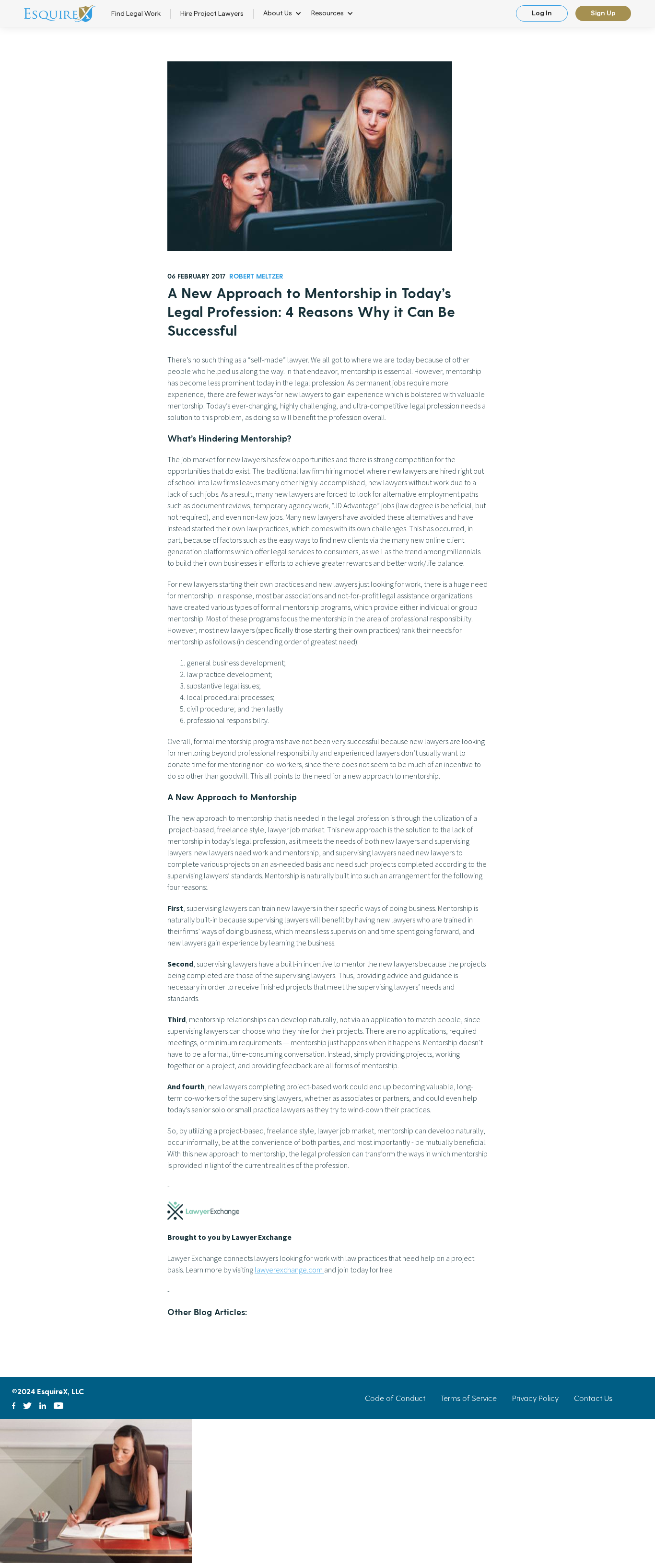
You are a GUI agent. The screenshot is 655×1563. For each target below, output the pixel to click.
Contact (593, 1397)
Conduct (395, 1397)
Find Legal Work (136, 14)
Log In (542, 13)
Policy (535, 1397)
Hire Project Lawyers (212, 14)
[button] (287, 13)
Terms (469, 1397)
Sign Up (603, 13)
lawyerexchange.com (289, 1269)
